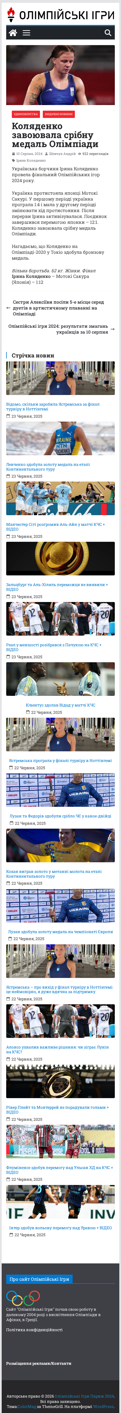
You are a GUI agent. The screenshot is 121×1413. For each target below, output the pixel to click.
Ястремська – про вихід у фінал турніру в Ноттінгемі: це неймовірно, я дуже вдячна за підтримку (59, 989)
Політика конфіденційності (34, 1329)
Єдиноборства (26, 114)
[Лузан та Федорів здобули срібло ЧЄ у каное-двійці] (60, 790)
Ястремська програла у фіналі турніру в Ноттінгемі (60, 760)
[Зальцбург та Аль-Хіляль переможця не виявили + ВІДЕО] (60, 558)
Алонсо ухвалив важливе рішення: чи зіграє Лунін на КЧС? (57, 1049)
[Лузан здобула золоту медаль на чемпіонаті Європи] (60, 905)
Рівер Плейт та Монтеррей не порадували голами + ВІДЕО (57, 1110)
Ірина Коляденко (31, 160)
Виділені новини (59, 114)
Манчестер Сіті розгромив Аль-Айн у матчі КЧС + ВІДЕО (55, 527)
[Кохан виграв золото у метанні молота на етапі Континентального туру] (60, 845)
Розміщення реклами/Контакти (38, 1363)
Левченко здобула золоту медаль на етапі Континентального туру (48, 467)
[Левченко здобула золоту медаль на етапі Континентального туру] (60, 438)
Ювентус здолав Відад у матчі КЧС (60, 705)
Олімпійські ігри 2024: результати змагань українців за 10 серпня (58, 329)
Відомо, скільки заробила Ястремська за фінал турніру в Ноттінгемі (53, 407)
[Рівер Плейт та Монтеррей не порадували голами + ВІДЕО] (60, 1081)
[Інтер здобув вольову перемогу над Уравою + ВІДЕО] (60, 1202)
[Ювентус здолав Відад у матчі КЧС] (60, 679)
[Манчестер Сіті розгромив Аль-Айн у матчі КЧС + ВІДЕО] (60, 498)
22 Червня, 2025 (46, 712)
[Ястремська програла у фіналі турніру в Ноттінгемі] (60, 734)
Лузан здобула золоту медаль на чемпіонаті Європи (60, 931)
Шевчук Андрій (62, 154)
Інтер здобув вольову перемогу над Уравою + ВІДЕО (60, 1228)
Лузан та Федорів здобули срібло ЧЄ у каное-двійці (60, 816)
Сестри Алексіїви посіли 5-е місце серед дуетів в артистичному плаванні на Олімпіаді (58, 308)
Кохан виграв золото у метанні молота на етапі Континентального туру (54, 874)
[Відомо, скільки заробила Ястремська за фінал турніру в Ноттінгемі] (60, 378)
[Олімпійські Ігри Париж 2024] (13, 32)
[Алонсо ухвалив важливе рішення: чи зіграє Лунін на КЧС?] (60, 1021)
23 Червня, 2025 (27, 416)
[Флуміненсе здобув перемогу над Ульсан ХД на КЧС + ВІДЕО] (60, 1141)
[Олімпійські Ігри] (23, 1292)
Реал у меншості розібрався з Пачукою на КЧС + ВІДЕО (54, 647)
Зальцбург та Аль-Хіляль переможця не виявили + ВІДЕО (57, 587)
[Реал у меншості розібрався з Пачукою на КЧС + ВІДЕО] (60, 619)
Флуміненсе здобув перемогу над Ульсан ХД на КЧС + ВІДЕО (59, 1170)
